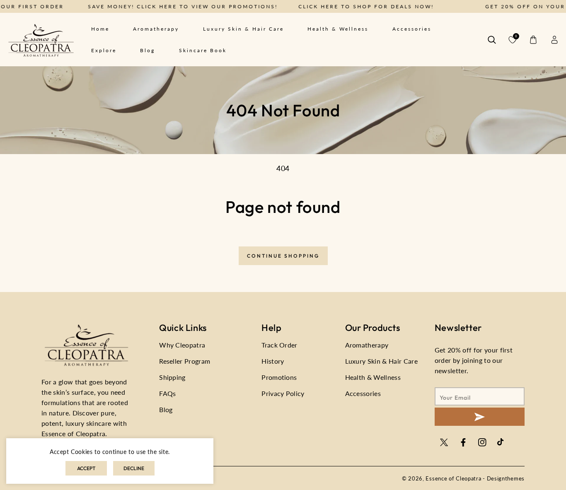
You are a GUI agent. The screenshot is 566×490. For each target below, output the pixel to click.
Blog (165, 409)
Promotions (279, 377)
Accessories (363, 393)
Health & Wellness (373, 377)
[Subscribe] (480, 417)
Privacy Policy (282, 393)
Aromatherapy (367, 345)
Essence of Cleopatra (453, 478)
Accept (86, 468)
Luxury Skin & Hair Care (381, 361)
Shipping (172, 377)
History (272, 361)
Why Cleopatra (182, 345)
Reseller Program (184, 361)
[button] (492, 40)
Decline (133, 468)
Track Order (279, 345)
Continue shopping (283, 256)
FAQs (167, 393)
